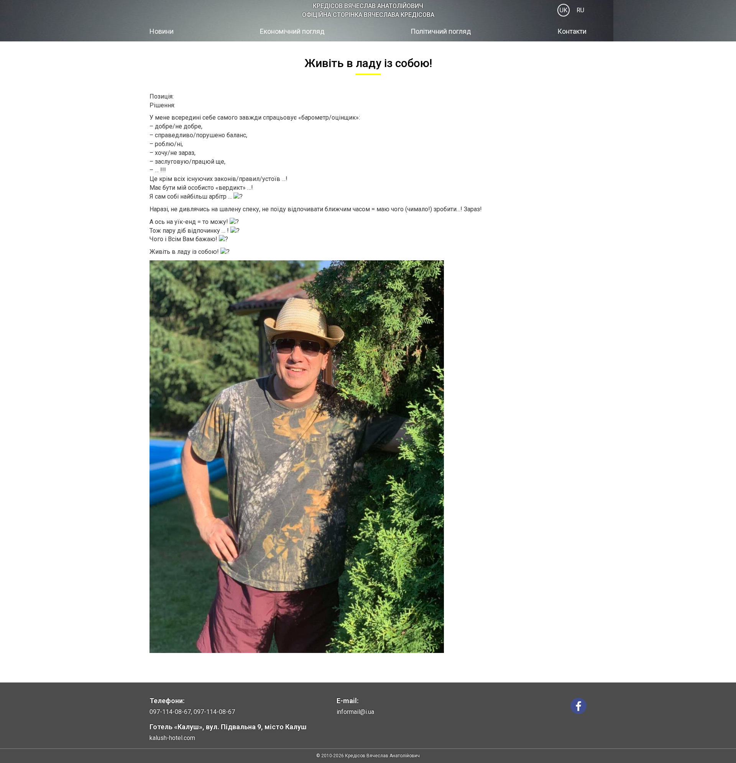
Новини (162, 31)
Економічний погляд (292, 31)
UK (563, 10)
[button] (368, 458)
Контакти (571, 31)
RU (580, 10)
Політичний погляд (441, 31)
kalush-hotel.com (172, 738)
